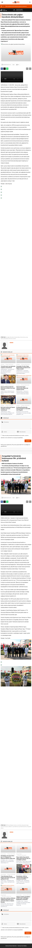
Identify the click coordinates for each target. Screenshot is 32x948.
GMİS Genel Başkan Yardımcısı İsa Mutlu (14, 825)
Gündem (2, 364)
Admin (11, 342)
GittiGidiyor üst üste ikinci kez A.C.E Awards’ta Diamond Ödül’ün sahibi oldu (8, 857)
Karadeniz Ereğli (25, 825)
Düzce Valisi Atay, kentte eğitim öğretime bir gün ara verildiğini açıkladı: (23, 858)
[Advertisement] (16, 267)
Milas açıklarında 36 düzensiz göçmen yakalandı (16, 5)
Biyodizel (12, 337)
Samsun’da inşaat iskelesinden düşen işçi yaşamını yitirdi (22, 388)
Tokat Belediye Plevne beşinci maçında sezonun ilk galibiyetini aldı (8, 878)
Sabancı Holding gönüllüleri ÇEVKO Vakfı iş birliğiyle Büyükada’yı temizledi (23, 898)
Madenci (10, 826)
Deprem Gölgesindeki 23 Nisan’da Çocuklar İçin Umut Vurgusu (8, 388)
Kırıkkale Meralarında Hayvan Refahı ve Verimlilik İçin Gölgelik (23, 409)
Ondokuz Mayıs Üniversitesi (19, 337)
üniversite (10, 338)
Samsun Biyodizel (4, 338)
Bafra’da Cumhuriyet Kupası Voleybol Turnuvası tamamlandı (8, 409)
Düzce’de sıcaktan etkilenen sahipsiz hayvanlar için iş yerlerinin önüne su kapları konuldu (8, 900)
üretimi (14, 338)
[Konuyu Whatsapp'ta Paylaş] (7, 69)
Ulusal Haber (3, 854)
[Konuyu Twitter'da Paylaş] (4, 69)
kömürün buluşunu (4, 826)
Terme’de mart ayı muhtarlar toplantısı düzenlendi (8, 367)
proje (27, 337)
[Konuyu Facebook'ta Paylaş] (2, 69)
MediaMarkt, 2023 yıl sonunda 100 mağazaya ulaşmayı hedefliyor (22, 878)
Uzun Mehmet (15, 826)
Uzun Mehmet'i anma (22, 826)
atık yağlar (8, 337)
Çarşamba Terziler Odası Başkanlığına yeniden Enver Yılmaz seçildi (23, 368)
